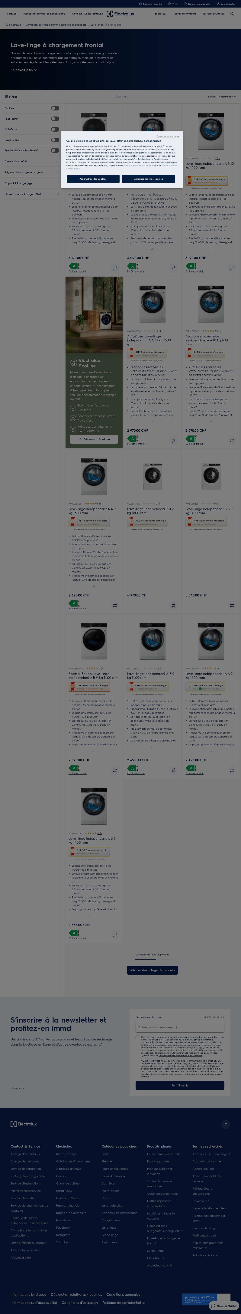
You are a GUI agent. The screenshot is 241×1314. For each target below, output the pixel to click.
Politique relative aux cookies (139, 165)
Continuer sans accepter (168, 136)
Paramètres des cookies (93, 178)
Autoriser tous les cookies (148, 178)
